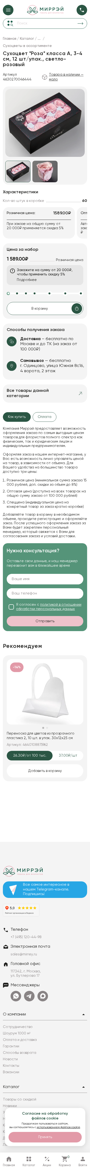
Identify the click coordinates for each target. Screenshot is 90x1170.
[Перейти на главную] (45, 10)
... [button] (39, 38)
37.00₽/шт (71, 755)
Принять (45, 1137)
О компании (14, 1014)
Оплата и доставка (20, 1040)
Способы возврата (19, 1053)
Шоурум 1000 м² (16, 1033)
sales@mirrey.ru (24, 954)
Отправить (45, 621)
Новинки (10, 1106)
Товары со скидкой (19, 1099)
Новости (10, 1059)
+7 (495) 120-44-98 (26, 937)
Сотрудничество (18, 1027)
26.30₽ (29, 755)
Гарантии (11, 1046)
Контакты (11, 1065)
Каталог (11, 1087)
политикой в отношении (48, 607)
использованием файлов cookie (58, 1127)
